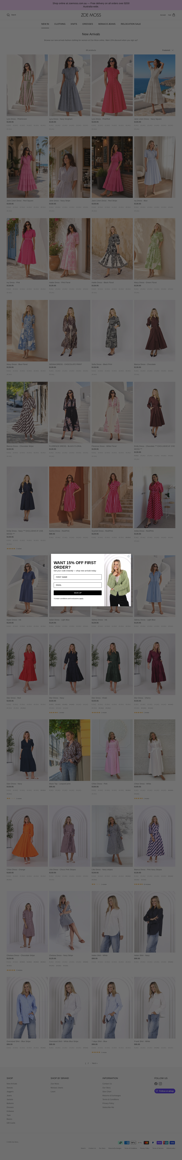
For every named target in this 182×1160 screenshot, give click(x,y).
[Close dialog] (128, 556)
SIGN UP (78, 593)
